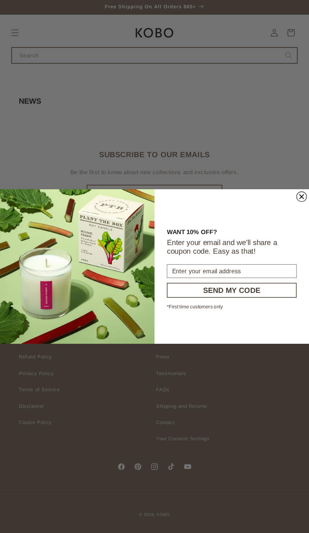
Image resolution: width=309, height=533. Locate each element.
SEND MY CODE (231, 290)
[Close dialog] (301, 197)
